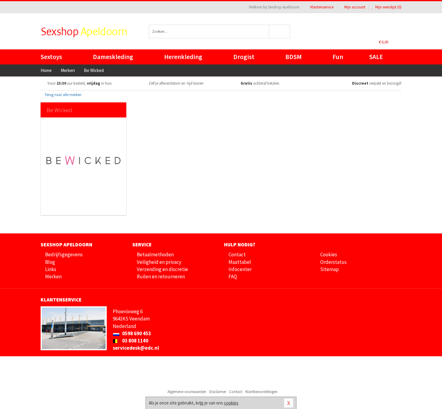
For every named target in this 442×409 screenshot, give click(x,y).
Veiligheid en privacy (159, 262)
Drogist (243, 57)
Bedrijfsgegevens (64, 254)
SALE (376, 57)
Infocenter (240, 269)
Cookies (328, 254)
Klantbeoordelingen (261, 391)
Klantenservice (321, 7)
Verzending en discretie (162, 269)
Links (50, 269)
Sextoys (51, 57)
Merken (53, 276)
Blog (50, 262)
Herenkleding (183, 57)
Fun (338, 57)
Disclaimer (217, 391)
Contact (237, 254)
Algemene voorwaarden (186, 391)
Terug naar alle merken (62, 94)
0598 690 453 (136, 333)
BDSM (293, 57)
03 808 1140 (134, 340)
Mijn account (354, 7)
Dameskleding (113, 57)
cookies (231, 403)
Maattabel (240, 262)
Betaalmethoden (155, 254)
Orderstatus (333, 262)
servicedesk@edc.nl (136, 348)
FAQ (233, 276)
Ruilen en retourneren (161, 276)
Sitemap (329, 269)
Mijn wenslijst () (387, 7)
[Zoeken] (279, 31)
